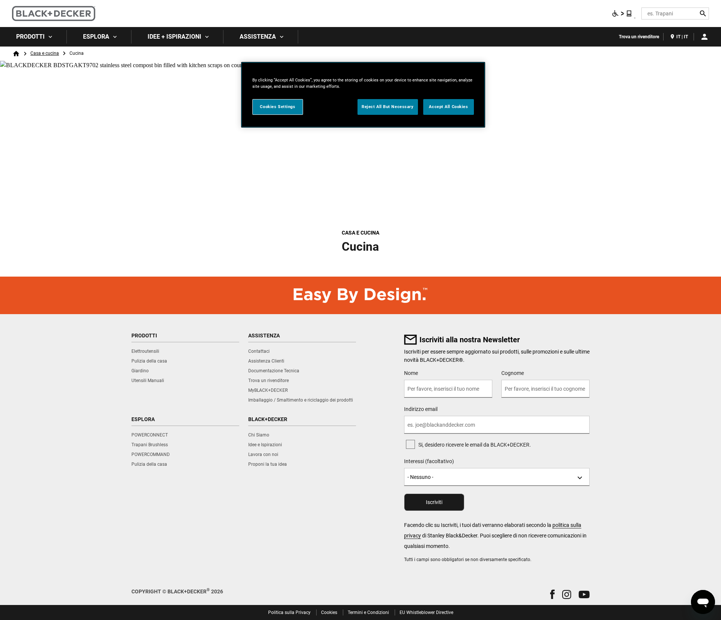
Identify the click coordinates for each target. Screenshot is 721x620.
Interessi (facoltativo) (429, 461)
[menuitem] (33, 37)
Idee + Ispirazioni (174, 36)
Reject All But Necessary (388, 106)
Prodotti (30, 36)
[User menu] (704, 37)
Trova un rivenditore (639, 36)
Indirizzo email (420, 409)
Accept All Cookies (448, 106)
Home (16, 53)
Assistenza (258, 36)
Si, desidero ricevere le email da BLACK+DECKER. (474, 445)
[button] (552, 594)
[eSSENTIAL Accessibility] (622, 13)
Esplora (96, 36)
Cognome (512, 373)
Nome (411, 373)
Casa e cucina (44, 53)
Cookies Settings (277, 106)
